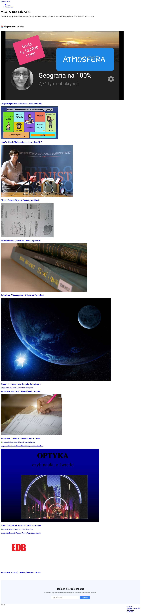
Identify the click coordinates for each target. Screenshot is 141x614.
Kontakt (129, 606)
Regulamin (130, 610)
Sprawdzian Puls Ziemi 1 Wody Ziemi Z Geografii (20, 391)
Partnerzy (130, 611)
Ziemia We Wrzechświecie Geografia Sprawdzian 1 (21, 384)
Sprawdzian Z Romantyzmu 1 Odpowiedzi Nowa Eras (22, 295)
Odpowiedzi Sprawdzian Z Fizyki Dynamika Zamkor (22, 446)
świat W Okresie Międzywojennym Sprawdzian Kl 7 (21, 142)
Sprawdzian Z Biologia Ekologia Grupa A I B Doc (20, 438)
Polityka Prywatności (133, 608)
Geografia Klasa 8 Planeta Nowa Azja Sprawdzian (21, 533)
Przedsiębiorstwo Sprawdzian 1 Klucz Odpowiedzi (20, 241)
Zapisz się (85, 597)
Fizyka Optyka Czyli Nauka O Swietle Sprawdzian (21, 525)
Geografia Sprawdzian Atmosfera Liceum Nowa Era (21, 104)
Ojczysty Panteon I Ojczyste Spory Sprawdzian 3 (20, 200)
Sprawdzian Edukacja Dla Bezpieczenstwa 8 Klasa (21, 572)
